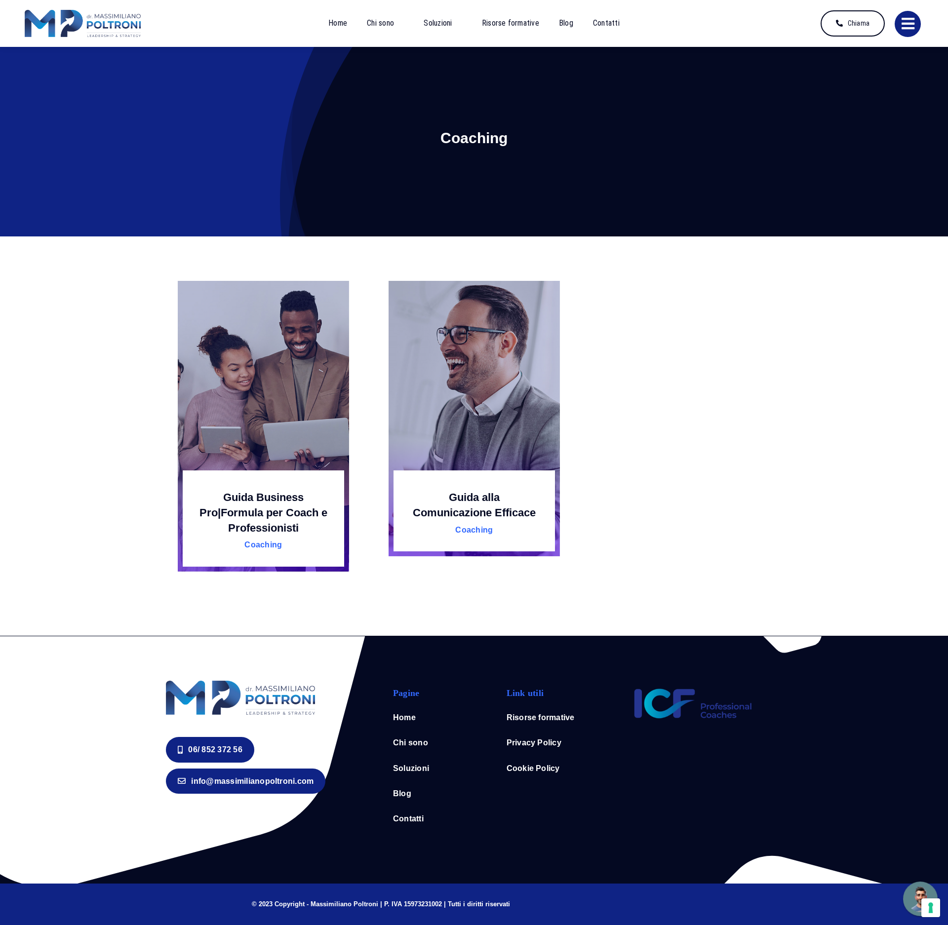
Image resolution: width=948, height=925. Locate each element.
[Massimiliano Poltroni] (83, 14)
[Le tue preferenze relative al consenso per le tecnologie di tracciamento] (930, 907)
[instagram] (677, 901)
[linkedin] (693, 901)
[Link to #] (908, 24)
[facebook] (662, 901)
